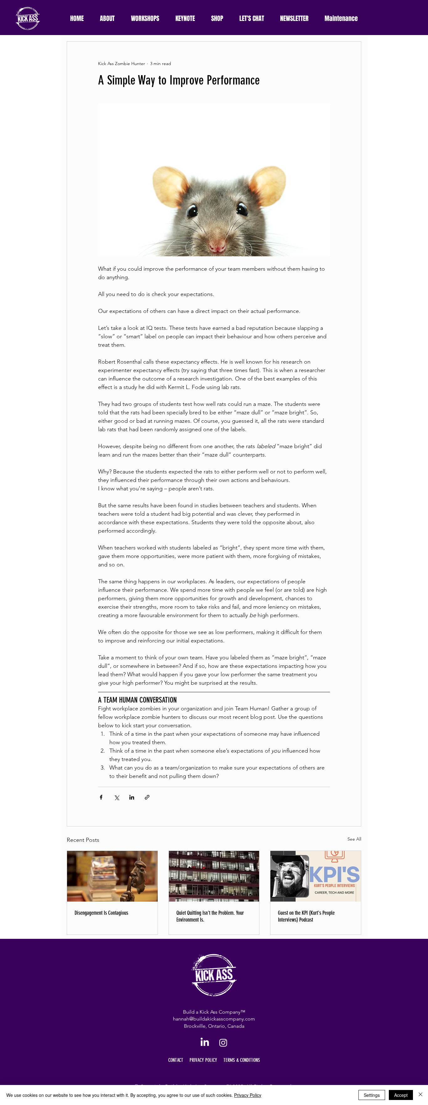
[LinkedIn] (205, 1042)
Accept (401, 1095)
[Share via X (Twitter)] (116, 797)
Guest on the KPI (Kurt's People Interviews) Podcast (306, 916)
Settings (372, 1095)
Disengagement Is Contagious (101, 912)
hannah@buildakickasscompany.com (214, 1019)
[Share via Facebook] (101, 797)
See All (354, 839)
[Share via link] (147, 797)
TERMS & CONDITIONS (241, 1060)
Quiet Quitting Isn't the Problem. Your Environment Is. (210, 916)
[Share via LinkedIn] (132, 797)
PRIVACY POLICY (203, 1060)
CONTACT (175, 1060)
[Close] (420, 1095)
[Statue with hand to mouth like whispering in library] (112, 876)
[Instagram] (223, 1042)
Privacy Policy (247, 1095)
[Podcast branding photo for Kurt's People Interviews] (315, 876)
